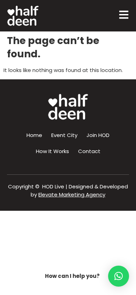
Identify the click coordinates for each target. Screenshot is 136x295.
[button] (118, 276)
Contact (89, 151)
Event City (64, 135)
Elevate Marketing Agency (71, 194)
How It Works (52, 151)
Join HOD (97, 135)
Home (34, 135)
